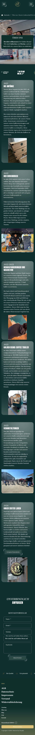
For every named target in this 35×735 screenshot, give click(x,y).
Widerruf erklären (17, 727)
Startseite (7, 15)
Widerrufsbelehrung (11, 702)
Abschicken (17, 658)
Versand (5, 698)
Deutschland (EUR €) (7, 723)
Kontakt (3, 718)
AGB (3, 688)
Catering (3, 707)
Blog (2, 712)
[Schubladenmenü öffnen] (3, 4)
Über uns (4, 710)
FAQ (2, 715)
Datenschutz (7, 691)
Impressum (7, 695)
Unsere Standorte (13, 552)
